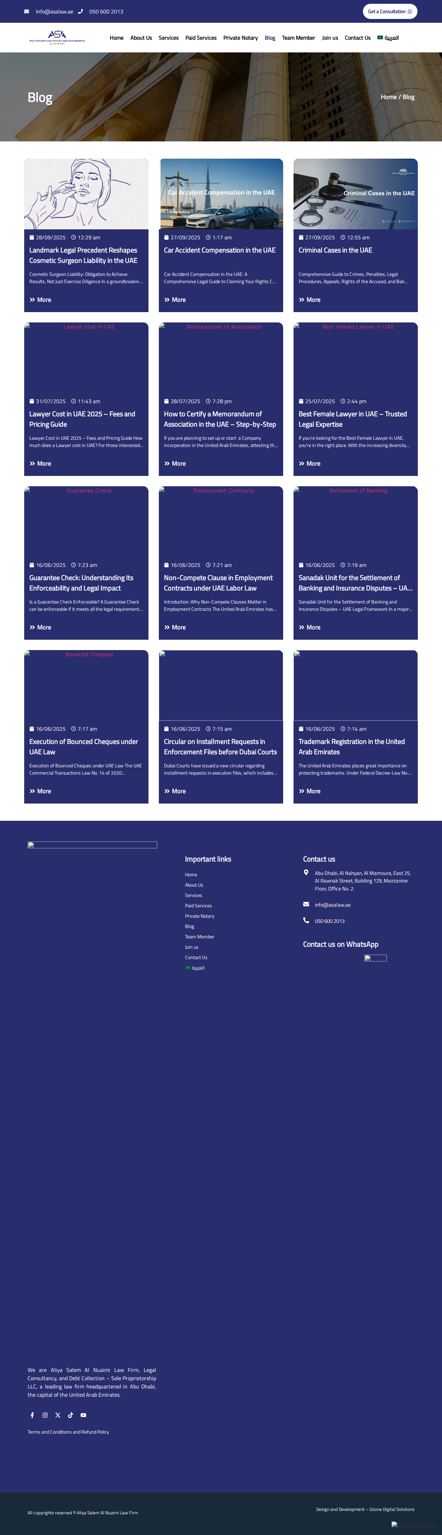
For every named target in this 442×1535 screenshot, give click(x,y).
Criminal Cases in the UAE (335, 249)
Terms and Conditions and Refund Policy (68, 1431)
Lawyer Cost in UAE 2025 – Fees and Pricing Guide (82, 418)
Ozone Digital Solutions (391, 1509)
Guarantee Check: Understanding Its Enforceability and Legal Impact (81, 582)
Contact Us (358, 37)
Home (117, 37)
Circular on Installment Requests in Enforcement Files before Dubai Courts (220, 746)
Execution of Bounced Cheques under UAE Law (83, 746)
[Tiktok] (70, 1415)
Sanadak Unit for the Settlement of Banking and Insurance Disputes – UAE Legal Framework (355, 588)
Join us (330, 37)
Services (169, 37)
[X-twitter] (58, 1415)
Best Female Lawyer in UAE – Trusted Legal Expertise (353, 418)
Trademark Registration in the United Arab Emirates (352, 746)
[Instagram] (45, 1415)
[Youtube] (83, 1415)
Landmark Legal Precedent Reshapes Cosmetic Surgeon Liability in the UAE (83, 255)
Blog (270, 37)
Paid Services (201, 37)
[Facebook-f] (32, 1415)
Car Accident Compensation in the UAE (220, 249)
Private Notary (240, 37)
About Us (141, 37)
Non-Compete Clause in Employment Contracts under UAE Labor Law (218, 582)
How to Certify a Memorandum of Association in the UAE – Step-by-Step (220, 418)
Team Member (298, 37)
